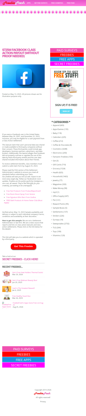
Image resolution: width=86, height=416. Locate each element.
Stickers (56, 216)
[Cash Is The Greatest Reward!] (7, 289)
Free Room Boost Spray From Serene (20, 194)
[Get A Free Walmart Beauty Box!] (7, 281)
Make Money (58, 188)
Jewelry (56, 180)
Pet (54, 200)
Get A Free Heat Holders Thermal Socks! (27, 272)
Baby (55, 133)
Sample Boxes (59, 208)
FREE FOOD (71, 3)
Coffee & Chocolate (61, 145)
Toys (55, 231)
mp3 (55, 192)
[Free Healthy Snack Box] (7, 297)
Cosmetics (57, 149)
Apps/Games (58, 129)
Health (55, 172)
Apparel (56, 125)
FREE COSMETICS (57, 3)
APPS (29, 3)
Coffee (55, 141)
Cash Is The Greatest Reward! (23, 288)
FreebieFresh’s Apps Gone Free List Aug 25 (28, 304)
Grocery (56, 168)
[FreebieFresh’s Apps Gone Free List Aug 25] (7, 305)
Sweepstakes (58, 223)
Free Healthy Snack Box (21, 296)
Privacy (43, 401)
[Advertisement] (43, 33)
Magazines (57, 184)
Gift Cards (57, 164)
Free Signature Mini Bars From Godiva (21, 197)
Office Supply (58, 196)
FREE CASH (8, 8)
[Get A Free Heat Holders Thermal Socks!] (7, 273)
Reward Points (59, 204)
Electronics (57, 153)
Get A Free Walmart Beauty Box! (24, 280)
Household (57, 176)
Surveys (56, 219)
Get (54, 160)
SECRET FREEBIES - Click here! (20, 259)
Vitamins (56, 235)
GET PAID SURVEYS (40, 3)
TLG (54, 227)
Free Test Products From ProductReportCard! (23, 191)
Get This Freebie (23, 246)
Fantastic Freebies (60, 157)
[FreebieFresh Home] (43, 395)
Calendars (57, 137)
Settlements (58, 212)
